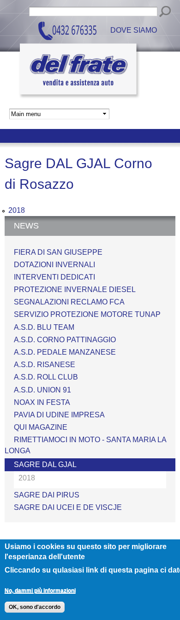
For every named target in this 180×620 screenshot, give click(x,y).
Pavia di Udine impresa (59, 415)
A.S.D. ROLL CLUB (46, 377)
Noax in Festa (42, 402)
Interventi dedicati (54, 277)
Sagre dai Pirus (46, 495)
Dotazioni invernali (54, 265)
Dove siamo (133, 31)
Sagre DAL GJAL (45, 464)
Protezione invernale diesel (75, 289)
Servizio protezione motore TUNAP (87, 314)
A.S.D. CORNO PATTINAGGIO (65, 340)
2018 (16, 210)
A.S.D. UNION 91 (42, 390)
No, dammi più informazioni (40, 590)
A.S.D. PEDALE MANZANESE (65, 352)
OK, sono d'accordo (34, 607)
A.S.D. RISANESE (44, 364)
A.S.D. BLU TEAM (44, 327)
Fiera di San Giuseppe (58, 252)
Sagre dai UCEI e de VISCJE (68, 507)
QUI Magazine (40, 427)
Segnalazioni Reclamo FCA (69, 302)
